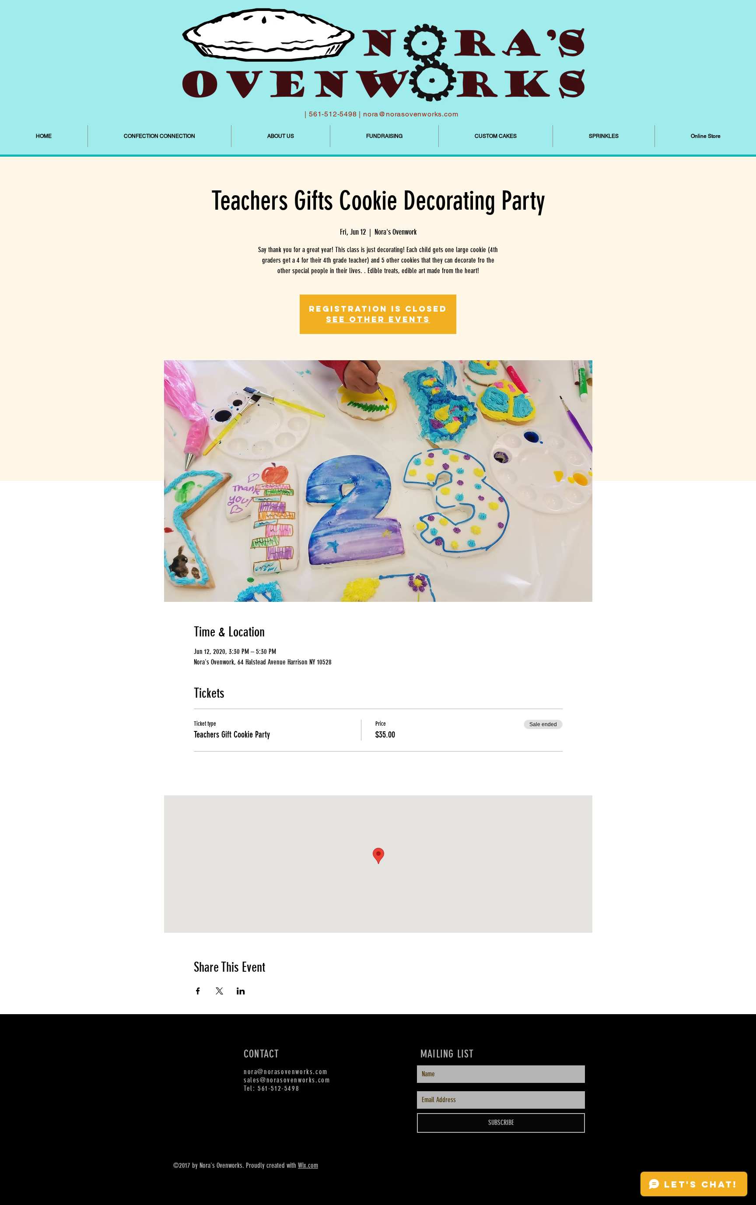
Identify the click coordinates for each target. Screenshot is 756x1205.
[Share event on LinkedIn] (241, 990)
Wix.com (308, 1165)
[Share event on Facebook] (198, 990)
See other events (378, 319)
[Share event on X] (219, 990)
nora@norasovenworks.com (410, 114)
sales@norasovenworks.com (287, 1080)
